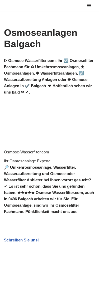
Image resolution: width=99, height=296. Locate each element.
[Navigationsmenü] (89, 5)
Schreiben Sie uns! (21, 240)
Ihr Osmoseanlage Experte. (27, 161)
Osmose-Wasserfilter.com (26, 152)
